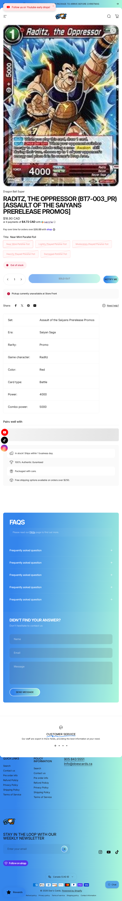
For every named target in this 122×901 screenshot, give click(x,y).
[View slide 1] (55, 746)
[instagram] (4, 447)
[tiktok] (4, 440)
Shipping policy (73, 895)
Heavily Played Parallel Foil (20, 254)
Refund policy (31, 895)
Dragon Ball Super (14, 191)
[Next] (117, 4)
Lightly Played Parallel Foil (53, 244)
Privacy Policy (10, 785)
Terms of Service (12, 794)
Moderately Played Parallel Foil (92, 244)
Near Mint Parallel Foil (18, 244)
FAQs (32, 532)
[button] (31, 222)
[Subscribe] (64, 849)
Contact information (88, 895)
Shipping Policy (11, 789)
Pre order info (10, 775)
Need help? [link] (113, 305)
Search (7, 765)
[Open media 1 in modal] (113, 30)
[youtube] (4, 433)
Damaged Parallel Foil (55, 254)
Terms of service (58, 895)
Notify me (111, 279)
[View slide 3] (63, 746)
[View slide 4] (67, 746)
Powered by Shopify (72, 890)
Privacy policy (44, 895)
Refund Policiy (10, 780)
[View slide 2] (59, 746)
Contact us (9, 770)
